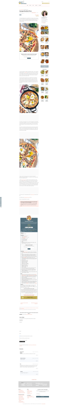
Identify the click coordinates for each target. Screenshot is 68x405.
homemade (25, 236)
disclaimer (23, 309)
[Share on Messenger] (0, 204)
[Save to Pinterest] (19, 14)
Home (20, 9)
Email (20, 333)
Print (26, 227)
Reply (37, 368)
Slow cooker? (21, 401)
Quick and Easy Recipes (21, 308)
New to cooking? (21, 398)
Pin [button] (29, 227)
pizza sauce (24, 237)
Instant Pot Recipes (22, 392)
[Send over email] (0, 206)
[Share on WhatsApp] (0, 203)
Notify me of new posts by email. (23, 340)
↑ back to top (34, 379)
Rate (32, 227)
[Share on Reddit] (0, 202)
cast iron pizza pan (23, 179)
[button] (36, 15)
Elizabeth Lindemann (32, 230)
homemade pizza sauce (27, 197)
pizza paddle (24, 257)
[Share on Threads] (0, 201)
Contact (28, 392)
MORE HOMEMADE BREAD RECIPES (44, 66)
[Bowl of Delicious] (22, 2)
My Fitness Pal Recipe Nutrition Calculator (29, 295)
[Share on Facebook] (20, 14)
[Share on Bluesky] (0, 200)
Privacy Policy (29, 393)
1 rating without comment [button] (29, 314)
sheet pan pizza (32, 194)
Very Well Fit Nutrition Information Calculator (29, 294)
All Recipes (22, 9)
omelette (26, 72)
